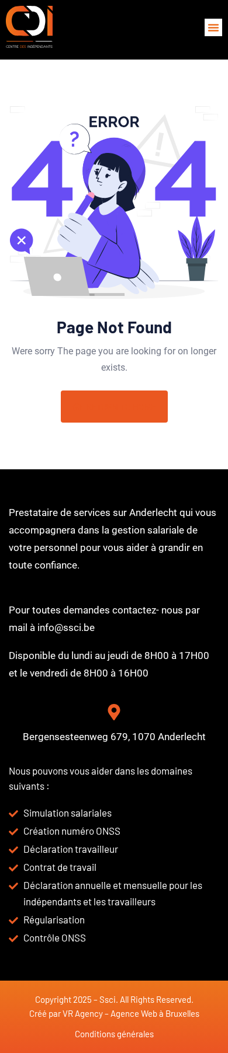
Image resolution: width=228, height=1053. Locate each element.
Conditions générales (114, 1033)
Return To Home (121, 407)
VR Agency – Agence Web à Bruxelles (131, 1013)
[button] (213, 27)
